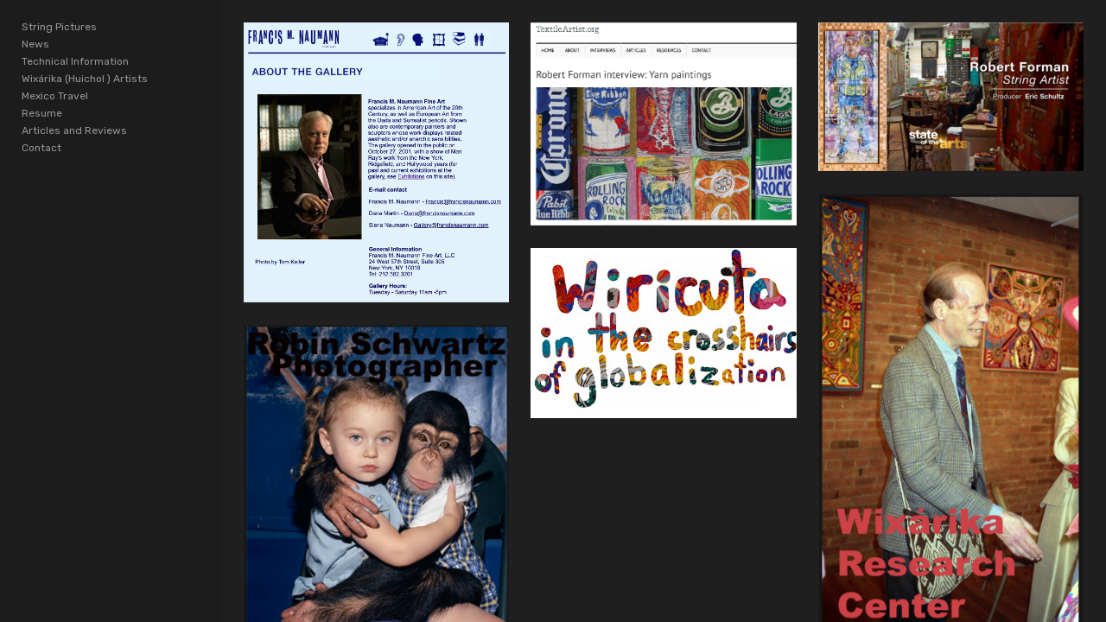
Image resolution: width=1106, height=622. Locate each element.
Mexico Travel (55, 96)
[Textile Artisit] (663, 124)
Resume (42, 113)
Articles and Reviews (74, 130)
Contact (41, 148)
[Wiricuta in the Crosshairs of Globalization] (663, 333)
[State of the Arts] (951, 96)
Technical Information (75, 61)
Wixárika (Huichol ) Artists (85, 79)
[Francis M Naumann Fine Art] (376, 162)
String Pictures (59, 27)
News (35, 44)
